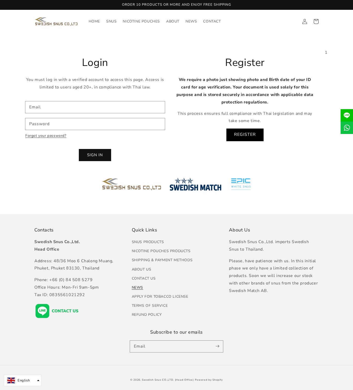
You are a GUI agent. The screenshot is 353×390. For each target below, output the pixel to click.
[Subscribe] (217, 346)
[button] (22, 380)
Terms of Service (150, 305)
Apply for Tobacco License (160, 296)
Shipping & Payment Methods (162, 260)
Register (245, 134)
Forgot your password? (45, 135)
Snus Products (148, 241)
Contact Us (144, 278)
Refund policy (147, 314)
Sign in (95, 155)
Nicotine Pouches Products (161, 251)
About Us (141, 269)
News (137, 287)
